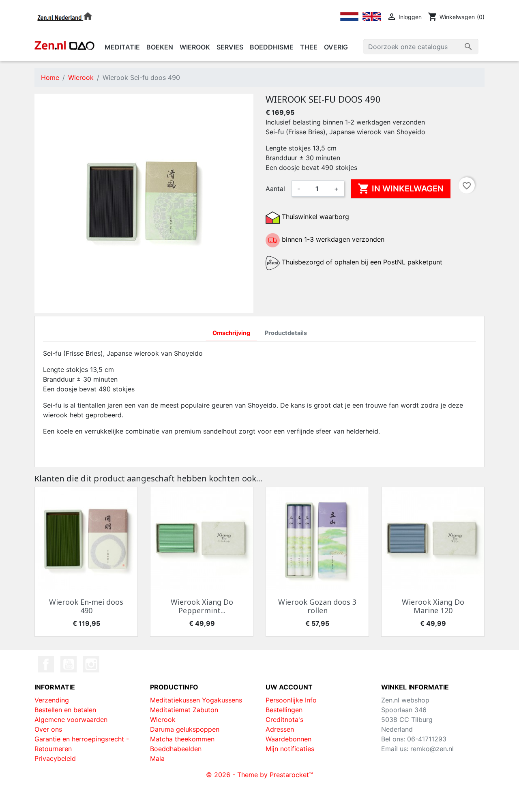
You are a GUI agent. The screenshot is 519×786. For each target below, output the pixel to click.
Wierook (163, 719)
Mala (157, 758)
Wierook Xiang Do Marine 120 (433, 606)
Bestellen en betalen (65, 710)
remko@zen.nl (432, 749)
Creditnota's (284, 719)
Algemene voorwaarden (70, 719)
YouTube (68, 664)
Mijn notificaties (290, 749)
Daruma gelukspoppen (184, 729)
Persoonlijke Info (291, 700)
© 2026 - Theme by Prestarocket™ (259, 775)
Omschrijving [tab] (231, 332)
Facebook (46, 664)
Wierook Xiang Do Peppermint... (202, 606)
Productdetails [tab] (286, 332)
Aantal (275, 189)
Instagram (91, 664)
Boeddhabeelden (176, 749)
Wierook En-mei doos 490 (86, 606)
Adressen (280, 729)
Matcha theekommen (182, 739)
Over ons (48, 729)
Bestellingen (284, 710)
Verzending (51, 700)
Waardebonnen (288, 739)
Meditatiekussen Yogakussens (196, 700)
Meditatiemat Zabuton (184, 710)
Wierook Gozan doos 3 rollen (317, 606)
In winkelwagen (401, 189)
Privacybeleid (55, 758)
